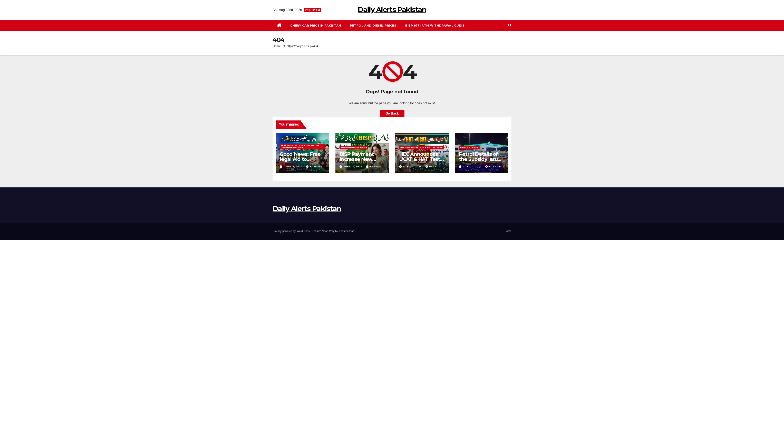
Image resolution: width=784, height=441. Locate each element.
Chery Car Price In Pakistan (315, 25)
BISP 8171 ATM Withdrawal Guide (434, 25)
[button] (509, 25)
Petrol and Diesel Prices (373, 25)
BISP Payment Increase (354, 147)
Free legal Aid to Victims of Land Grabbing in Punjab (300, 146)
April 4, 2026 (353, 166)
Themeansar (346, 231)
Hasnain (316, 166)
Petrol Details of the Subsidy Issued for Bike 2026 (481, 159)
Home (277, 46)
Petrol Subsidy (469, 147)
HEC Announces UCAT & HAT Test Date (421, 147)
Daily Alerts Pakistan (392, 9)
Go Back (392, 113)
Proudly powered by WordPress (292, 231)
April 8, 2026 (293, 166)
